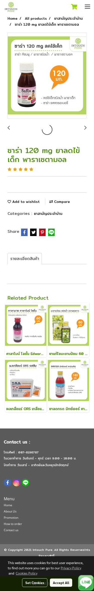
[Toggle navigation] (87, 6)
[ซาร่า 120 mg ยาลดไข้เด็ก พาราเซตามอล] (47, 76)
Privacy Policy (71, 568)
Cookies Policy (26, 573)
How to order (13, 524)
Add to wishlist (25, 201)
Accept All (61, 582)
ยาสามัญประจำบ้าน (48, 213)
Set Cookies (34, 582)
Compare (61, 201)
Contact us (11, 530)
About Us (10, 511)
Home (8, 505)
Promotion (11, 517)
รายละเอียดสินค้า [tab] (24, 258)
